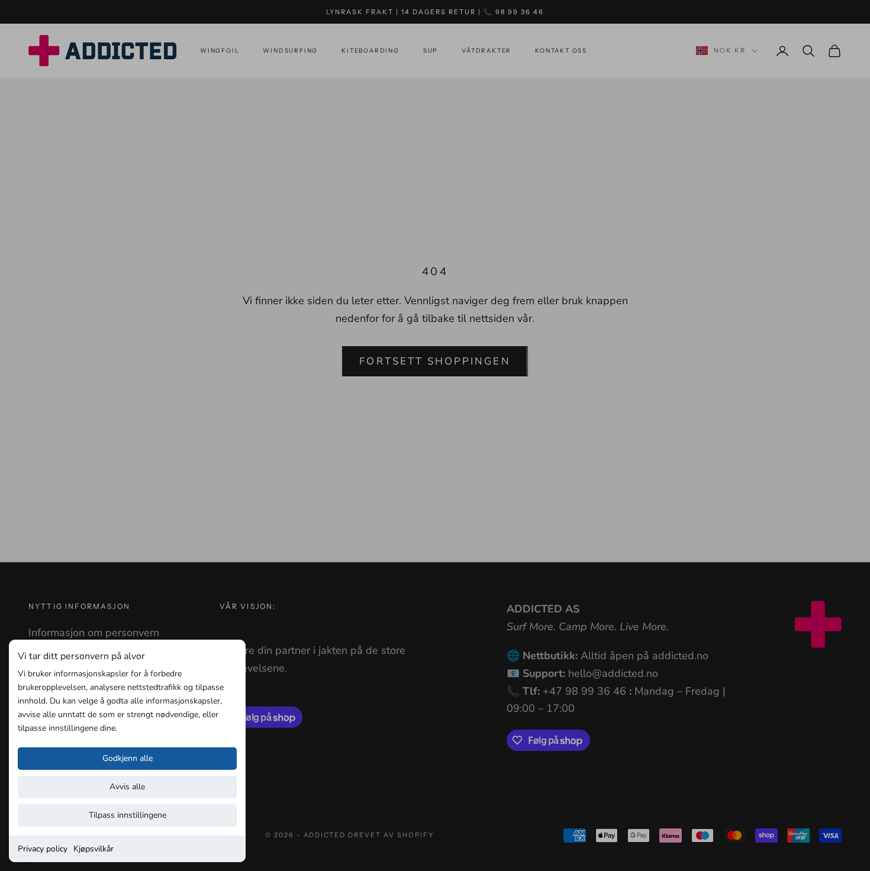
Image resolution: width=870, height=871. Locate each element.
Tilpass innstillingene (127, 815)
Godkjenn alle (127, 758)
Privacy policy (42, 848)
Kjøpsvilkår (93, 848)
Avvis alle (127, 786)
